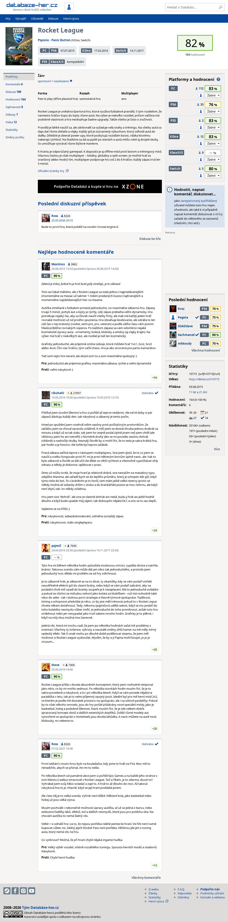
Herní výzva (71, 18)
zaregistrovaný (190, 201)
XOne (86, 51)
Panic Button (61, 40)
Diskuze (53, 18)
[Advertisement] (195, 262)
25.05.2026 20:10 (62, 220)
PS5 (44, 62)
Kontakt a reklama (212, 897)
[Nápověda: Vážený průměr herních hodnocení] (218, 79)
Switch (121, 51)
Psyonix (43, 40)
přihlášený (210, 201)
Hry (8, 18)
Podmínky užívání (212, 893)
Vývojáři (20, 18)
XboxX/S (57, 62)
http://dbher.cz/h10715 (204, 379)
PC (44, 51)
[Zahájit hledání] (220, 7)
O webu (154, 889)
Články (153, 893)
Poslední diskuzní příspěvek (72, 203)
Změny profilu (15, 137)
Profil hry (12, 77)
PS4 (54, 51)
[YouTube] (31, 890)
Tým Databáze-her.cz (40, 907)
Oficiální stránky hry (51, 171)
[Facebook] (15, 890)
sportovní (44, 81)
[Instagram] (23, 890)
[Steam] (6, 890)
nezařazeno (61, 81)
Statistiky (12, 130)
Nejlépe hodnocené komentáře (76, 251)
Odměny (183, 897)
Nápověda (184, 893)
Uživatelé (37, 18)
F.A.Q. (181, 889)
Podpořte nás (210, 889)
